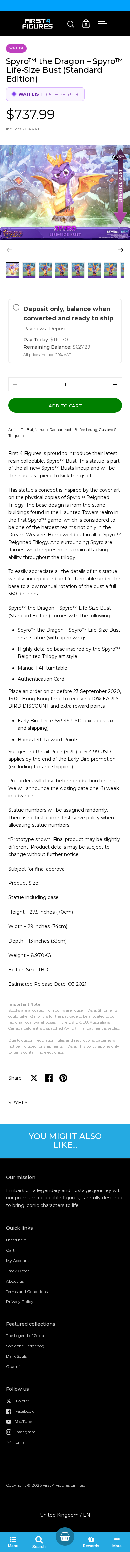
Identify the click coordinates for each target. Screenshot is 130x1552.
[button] (121, 250)
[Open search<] (70, 23)
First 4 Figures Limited (64, 1485)
